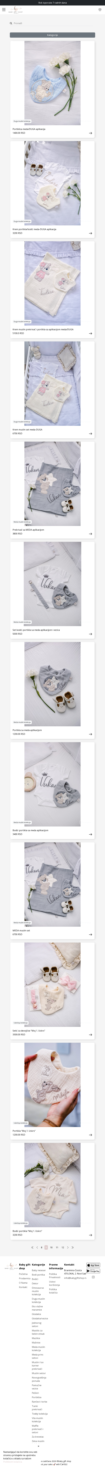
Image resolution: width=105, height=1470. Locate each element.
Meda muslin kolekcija (22, 522)
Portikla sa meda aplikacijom (27, 730)
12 (63, 1247)
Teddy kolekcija (40, 1413)
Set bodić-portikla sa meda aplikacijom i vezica (36, 629)
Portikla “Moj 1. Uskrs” (24, 1130)
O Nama (23, 1282)
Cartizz (63, 1464)
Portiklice (36, 1397)
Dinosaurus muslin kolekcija (38, 1291)
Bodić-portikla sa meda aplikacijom (30, 830)
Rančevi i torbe (39, 1401)
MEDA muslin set (21, 930)
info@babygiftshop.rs (75, 1277)
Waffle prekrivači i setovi (37, 1429)
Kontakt (23, 1287)
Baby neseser (39, 1270)
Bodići (35, 1279)
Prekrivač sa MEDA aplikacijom (28, 529)
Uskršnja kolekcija (20, 1023)
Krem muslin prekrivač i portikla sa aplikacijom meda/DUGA (43, 329)
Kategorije (52, 35)
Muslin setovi (39, 1373)
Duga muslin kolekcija (22, 121)
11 (57, 1247)
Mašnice (36, 1342)
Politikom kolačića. (12, 1461)
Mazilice (36, 1338)
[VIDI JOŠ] (52, 83)
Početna (23, 1274)
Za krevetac (38, 1436)
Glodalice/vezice (40, 1318)
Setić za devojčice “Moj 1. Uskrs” (29, 1030)
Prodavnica (24, 1278)
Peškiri (35, 1392)
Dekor (35, 1283)
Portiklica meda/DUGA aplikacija (29, 129)
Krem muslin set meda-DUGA (27, 429)
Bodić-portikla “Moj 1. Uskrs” (27, 1231)
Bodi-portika (38, 1274)
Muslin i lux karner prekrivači (37, 1365)
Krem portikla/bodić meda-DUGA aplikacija (34, 229)
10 (51, 1247)
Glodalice (36, 1314)
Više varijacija (86, 121)
